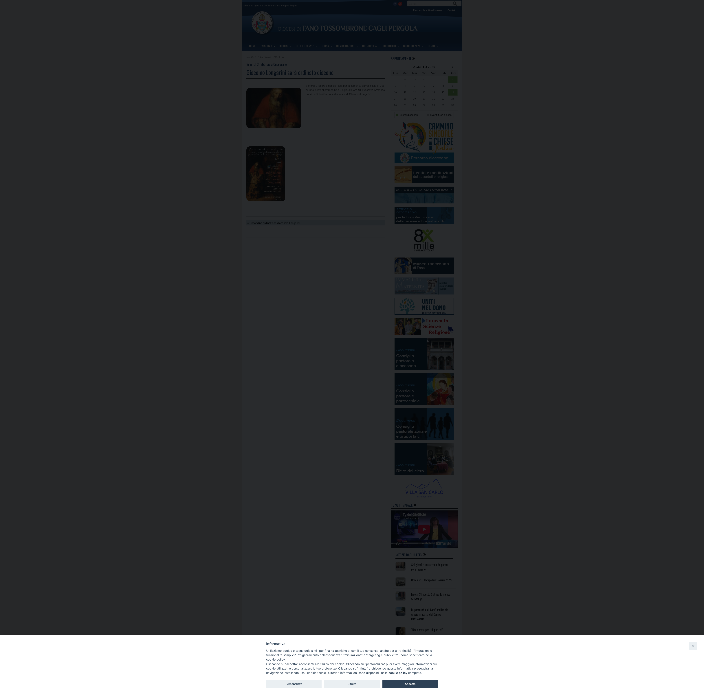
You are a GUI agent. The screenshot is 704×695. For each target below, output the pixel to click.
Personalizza (294, 684)
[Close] (693, 646)
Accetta (410, 684)
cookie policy (397, 673)
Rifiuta (352, 684)
